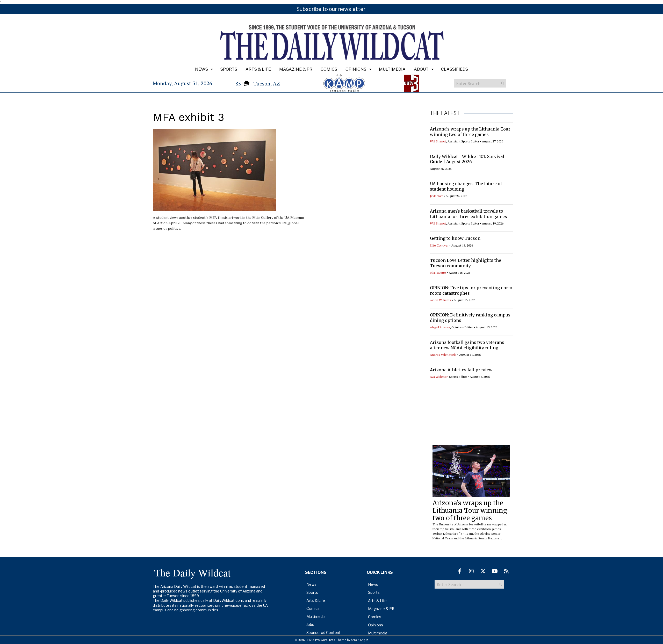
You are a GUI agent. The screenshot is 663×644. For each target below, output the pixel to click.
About (421, 69)
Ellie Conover (439, 245)
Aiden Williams (440, 300)
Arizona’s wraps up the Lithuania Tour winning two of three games (470, 131)
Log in (364, 640)
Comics (329, 69)
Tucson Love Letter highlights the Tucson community (465, 263)
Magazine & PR (295, 69)
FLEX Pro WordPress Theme (326, 640)
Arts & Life (258, 69)
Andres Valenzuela (443, 355)
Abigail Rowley (440, 327)
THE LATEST (445, 113)
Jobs (310, 624)
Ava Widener (439, 377)
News (201, 69)
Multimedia (392, 69)
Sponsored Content (323, 632)
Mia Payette (438, 272)
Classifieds (454, 69)
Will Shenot (438, 141)
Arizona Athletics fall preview (461, 369)
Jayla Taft (436, 196)
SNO (354, 640)
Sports (228, 69)
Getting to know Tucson (455, 238)
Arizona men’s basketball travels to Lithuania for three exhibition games (468, 213)
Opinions (355, 69)
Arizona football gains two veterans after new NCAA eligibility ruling (467, 345)
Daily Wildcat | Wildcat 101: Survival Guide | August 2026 (467, 159)
